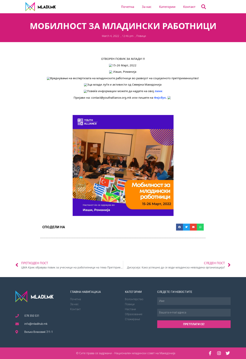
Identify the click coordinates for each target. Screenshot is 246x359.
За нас (146, 7)
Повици (141, 36)
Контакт (189, 7)
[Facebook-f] (210, 353)
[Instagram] (219, 353)
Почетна (127, 7)
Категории (167, 7)
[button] (203, 6)
